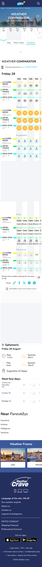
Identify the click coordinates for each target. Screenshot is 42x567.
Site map (29, 548)
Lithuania (9, 8)
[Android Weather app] (29, 540)
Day (9, 42)
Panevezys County (18, 8)
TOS (22, 548)
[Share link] (14, 282)
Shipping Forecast (9, 525)
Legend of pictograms (11, 514)
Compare (31, 42)
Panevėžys (27, 8)
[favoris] (38, 16)
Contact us (6, 510)
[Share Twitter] (24, 282)
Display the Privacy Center (27, 555)
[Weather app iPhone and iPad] (12, 540)
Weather (3, 8)
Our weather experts (11, 502)
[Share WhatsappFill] (34, 282)
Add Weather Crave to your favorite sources (22, 289)
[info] (8, 94)
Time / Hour (19, 42)
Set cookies (11, 555)
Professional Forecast (11, 529)
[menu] (3, 3)
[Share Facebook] (19, 282)
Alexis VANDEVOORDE (28, 67)
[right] (40, 33)
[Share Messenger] (29, 282)
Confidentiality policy (32, 552)
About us (5, 506)
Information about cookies (13, 552)
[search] (38, 3)
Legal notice (14, 548)
